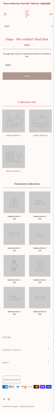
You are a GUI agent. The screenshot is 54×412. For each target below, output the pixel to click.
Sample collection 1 (13, 135)
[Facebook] (4, 399)
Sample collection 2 (40, 135)
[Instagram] (9, 399)
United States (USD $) (11, 380)
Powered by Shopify (26, 406)
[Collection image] (14, 131)
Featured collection (27, 183)
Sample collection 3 (13, 171)
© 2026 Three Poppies (10, 406)
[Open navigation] (8, 14)
